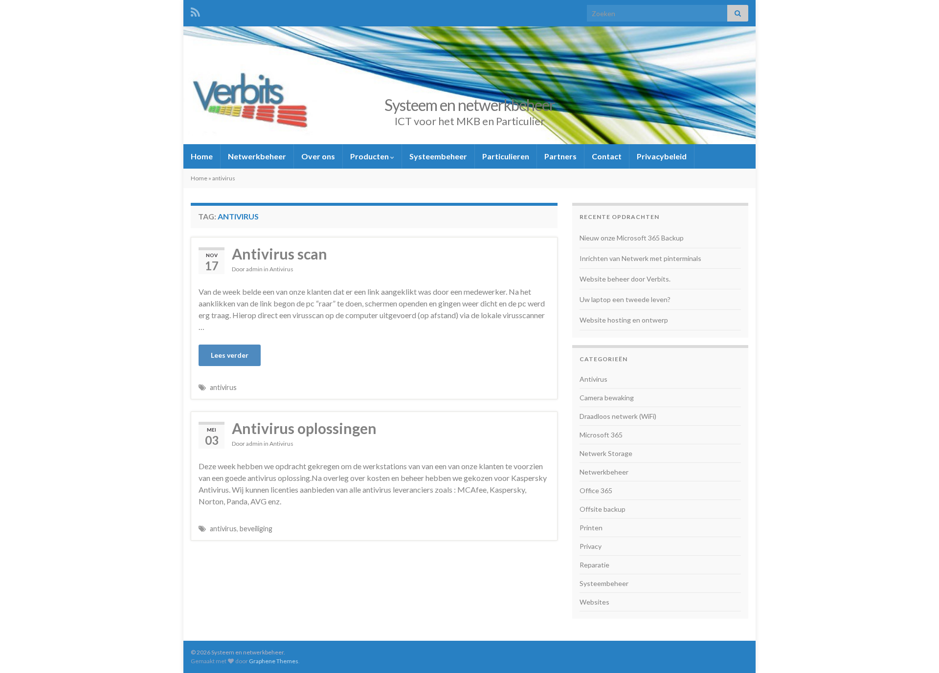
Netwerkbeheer (257, 156)
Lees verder (229, 355)
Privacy (591, 546)
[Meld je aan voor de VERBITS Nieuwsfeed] (195, 10)
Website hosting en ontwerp (624, 320)
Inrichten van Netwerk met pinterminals (640, 258)
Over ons (318, 156)
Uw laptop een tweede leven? (625, 299)
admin (254, 269)
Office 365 (596, 490)
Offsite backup (603, 509)
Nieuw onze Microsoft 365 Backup (632, 238)
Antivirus (281, 269)
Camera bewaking (607, 397)
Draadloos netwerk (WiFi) (618, 416)
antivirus (223, 387)
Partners (560, 156)
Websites (594, 602)
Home (202, 156)
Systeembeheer (438, 156)
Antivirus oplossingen (304, 428)
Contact (607, 156)
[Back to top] (917, 651)
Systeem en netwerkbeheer (469, 104)
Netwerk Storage (606, 453)
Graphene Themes (273, 661)
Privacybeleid (662, 156)
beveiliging (256, 528)
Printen (591, 527)
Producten (370, 156)
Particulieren (505, 156)
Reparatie (594, 565)
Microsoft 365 (601, 435)
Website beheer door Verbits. (625, 279)
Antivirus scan (279, 253)
